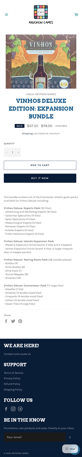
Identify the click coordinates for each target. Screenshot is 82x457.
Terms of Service (13, 372)
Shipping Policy (13, 389)
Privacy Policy (12, 378)
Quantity (9, 143)
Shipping (27, 133)
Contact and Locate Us (17, 354)
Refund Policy (12, 383)
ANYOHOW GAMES (20, 453)
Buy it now (40, 178)
